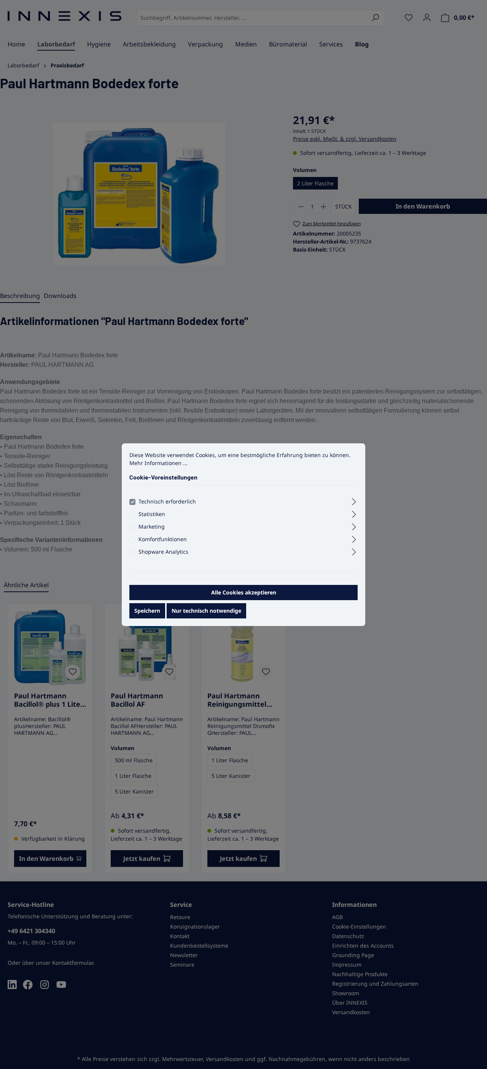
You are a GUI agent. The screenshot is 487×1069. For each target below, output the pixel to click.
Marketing (151, 526)
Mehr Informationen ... (158, 462)
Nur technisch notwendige (206, 610)
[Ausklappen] (354, 500)
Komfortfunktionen (162, 539)
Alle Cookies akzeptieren (243, 592)
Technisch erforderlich (167, 501)
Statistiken (151, 514)
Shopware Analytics (163, 551)
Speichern (147, 610)
